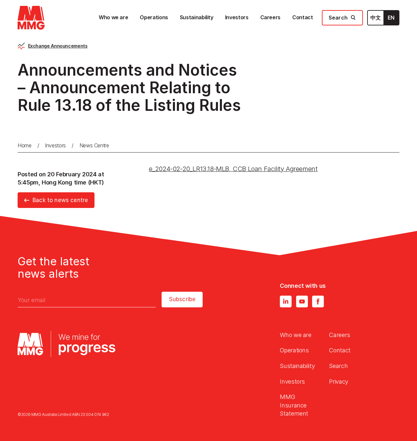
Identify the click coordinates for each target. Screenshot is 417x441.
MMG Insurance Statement (294, 405)
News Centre (94, 145)
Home (25, 145)
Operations (294, 350)
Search (338, 365)
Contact (339, 350)
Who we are (295, 334)
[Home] (31, 18)
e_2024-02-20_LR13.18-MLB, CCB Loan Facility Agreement (233, 169)
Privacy (338, 381)
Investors (55, 145)
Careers (339, 334)
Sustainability (297, 365)
